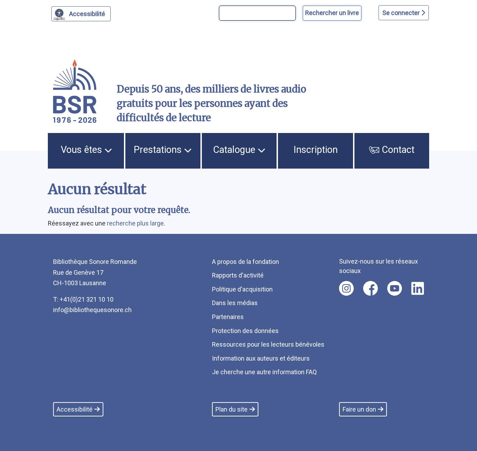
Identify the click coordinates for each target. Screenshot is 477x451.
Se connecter (401, 12)
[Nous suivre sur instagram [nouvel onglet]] (346, 288)
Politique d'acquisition (242, 289)
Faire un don (359, 409)
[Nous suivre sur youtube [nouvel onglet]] (394, 288)
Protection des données (245, 330)
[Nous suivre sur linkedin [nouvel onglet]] (417, 288)
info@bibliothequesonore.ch (92, 309)
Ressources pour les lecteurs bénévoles (268, 344)
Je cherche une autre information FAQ (264, 372)
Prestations (159, 149)
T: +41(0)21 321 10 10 (83, 299)
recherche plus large (135, 223)
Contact (396, 149)
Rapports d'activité (238, 275)
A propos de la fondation (245, 261)
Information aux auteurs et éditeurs (261, 358)
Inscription (316, 149)
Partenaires (228, 316)
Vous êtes (82, 149)
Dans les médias (235, 302)
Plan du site (231, 409)
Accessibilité (87, 13)
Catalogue (235, 149)
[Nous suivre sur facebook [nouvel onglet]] (370, 288)
